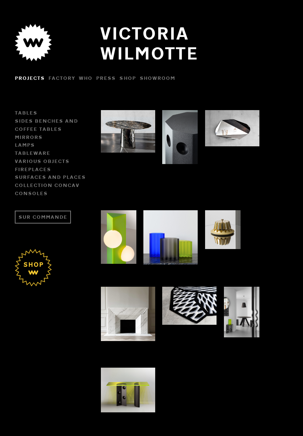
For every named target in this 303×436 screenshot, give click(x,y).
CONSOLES (31, 193)
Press (106, 78)
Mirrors (28, 137)
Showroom (157, 78)
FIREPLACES (33, 169)
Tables (26, 113)
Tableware (32, 153)
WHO (85, 78)
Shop (127, 78)
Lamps (25, 145)
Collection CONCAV (47, 185)
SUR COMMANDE (42, 217)
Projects (30, 78)
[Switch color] (33, 58)
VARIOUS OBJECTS (42, 161)
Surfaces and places (50, 177)
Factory (61, 78)
